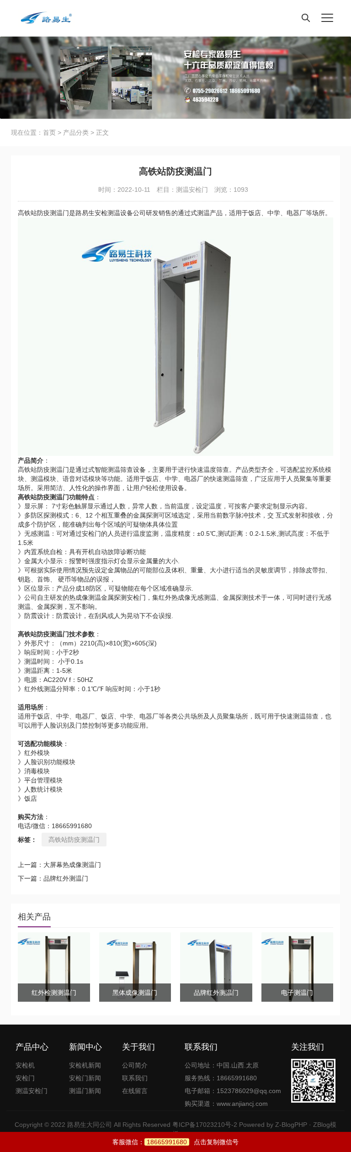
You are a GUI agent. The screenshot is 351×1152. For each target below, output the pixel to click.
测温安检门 (192, 189)
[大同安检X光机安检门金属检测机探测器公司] (43, 18)
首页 (49, 132)
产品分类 (76, 132)
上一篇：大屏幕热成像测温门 (59, 864)
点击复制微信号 (193, 1142)
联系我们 (135, 1078)
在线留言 (135, 1090)
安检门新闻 (85, 1078)
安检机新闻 (85, 1065)
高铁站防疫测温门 (74, 839)
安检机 (25, 1065)
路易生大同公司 (89, 1124)
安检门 (25, 1078)
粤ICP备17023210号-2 (204, 1124)
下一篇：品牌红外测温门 (53, 878)
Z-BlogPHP (291, 1124)
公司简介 (135, 1065)
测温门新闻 (85, 1090)
